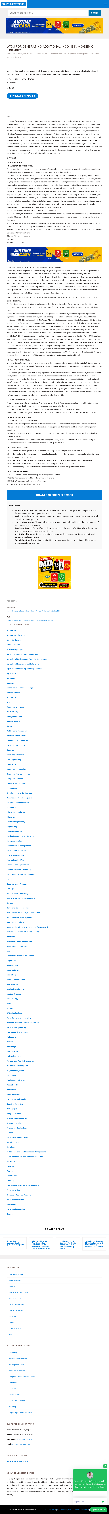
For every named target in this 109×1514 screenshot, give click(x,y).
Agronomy (11, 678)
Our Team (12, 1316)
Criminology (12, 788)
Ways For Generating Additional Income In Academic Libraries (30, 620)
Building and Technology (17, 731)
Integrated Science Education (19, 941)
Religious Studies (14, 1113)
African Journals (14, 1280)
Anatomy (10, 683)
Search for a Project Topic (18, 1292)
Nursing (10, 1008)
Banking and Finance (15, 707)
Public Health (12, 1085)
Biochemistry (12, 712)
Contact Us (13, 1322)
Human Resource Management (20, 917)
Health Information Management (21, 898)
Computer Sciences (15, 779)
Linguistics (11, 960)
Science (10, 1133)
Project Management (16, 1070)
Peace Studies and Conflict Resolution (23, 1023)
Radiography (12, 1109)
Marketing (11, 975)
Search (94, 13)
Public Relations (13, 1094)
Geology (10, 889)
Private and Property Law (17, 1066)
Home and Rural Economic (18, 908)
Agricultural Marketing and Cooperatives (24, 669)
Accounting (11, 630)
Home (9, 54)
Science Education (14, 1123)
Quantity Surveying (15, 1104)
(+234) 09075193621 (24, 1439)
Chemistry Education (15, 755)
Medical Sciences (14, 994)
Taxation (10, 1166)
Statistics (11, 1161)
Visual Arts (11, 1204)
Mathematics (12, 984)
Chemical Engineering (16, 745)
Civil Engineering (14, 759)
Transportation (13, 1190)
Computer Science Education (19, 774)
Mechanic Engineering (16, 989)
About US (43, 1510)
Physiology (11, 1046)
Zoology (10, 1214)
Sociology (11, 1147)
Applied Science (13, 692)
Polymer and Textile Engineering (20, 1061)
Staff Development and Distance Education (25, 1156)
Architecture (12, 697)
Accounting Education (16, 635)
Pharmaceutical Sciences (17, 1032)
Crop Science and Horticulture (19, 793)
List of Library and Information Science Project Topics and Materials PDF (40, 54)
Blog (10, 1334)
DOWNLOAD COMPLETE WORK (54, 495)
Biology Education (14, 716)
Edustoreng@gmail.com (21, 1444)
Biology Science (13, 721)
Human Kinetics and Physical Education (23, 913)
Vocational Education (16, 1209)
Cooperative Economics (17, 783)
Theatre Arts (12, 1176)
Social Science (13, 1142)
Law (8, 951)
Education (12, 1389)
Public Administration (16, 1080)
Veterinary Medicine (15, 1200)
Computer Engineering (16, 769)
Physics (10, 1042)
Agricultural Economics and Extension (23, 664)
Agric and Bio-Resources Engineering (22, 654)
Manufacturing (13, 970)
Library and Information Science (20, 956)
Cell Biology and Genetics (17, 740)
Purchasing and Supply (16, 1099)
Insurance (11, 936)
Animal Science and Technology (20, 688)
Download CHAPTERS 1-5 (22, 96)
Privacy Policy (62, 1510)
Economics (13, 1383)
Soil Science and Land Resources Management (26, 1152)
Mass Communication (16, 980)
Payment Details (15, 1328)
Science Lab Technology (17, 1128)
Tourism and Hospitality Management (23, 1185)
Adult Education (13, 645)
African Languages (15, 649)
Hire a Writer (13, 1286)
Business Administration (17, 736)
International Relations (17, 946)
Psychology (11, 1075)
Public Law (11, 1090)
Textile (10, 1171)
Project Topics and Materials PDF (21, 1412)
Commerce (11, 764)
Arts (8, 702)
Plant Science (12, 1051)
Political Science (14, 1056)
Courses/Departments (17, 1274)
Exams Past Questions (17, 1304)
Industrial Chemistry (15, 922)
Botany (10, 726)
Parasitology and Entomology (19, 1018)
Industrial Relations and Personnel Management (27, 927)
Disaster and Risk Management (20, 798)
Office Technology (14, 1013)
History (10, 903)
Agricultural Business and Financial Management (27, 659)
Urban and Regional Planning (19, 1195)
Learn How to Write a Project (19, 1310)
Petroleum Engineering (16, 1027)
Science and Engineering (17, 1118)
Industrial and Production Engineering (23, 932)
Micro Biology (12, 999)
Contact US (52, 1510)
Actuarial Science (14, 640)
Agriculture (11, 673)
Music (9, 1003)
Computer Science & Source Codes (22, 1377)
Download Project (15, 1298)
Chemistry (11, 750)
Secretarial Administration (18, 1137)
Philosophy (11, 1037)
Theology (10, 1180)
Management (12, 965)
